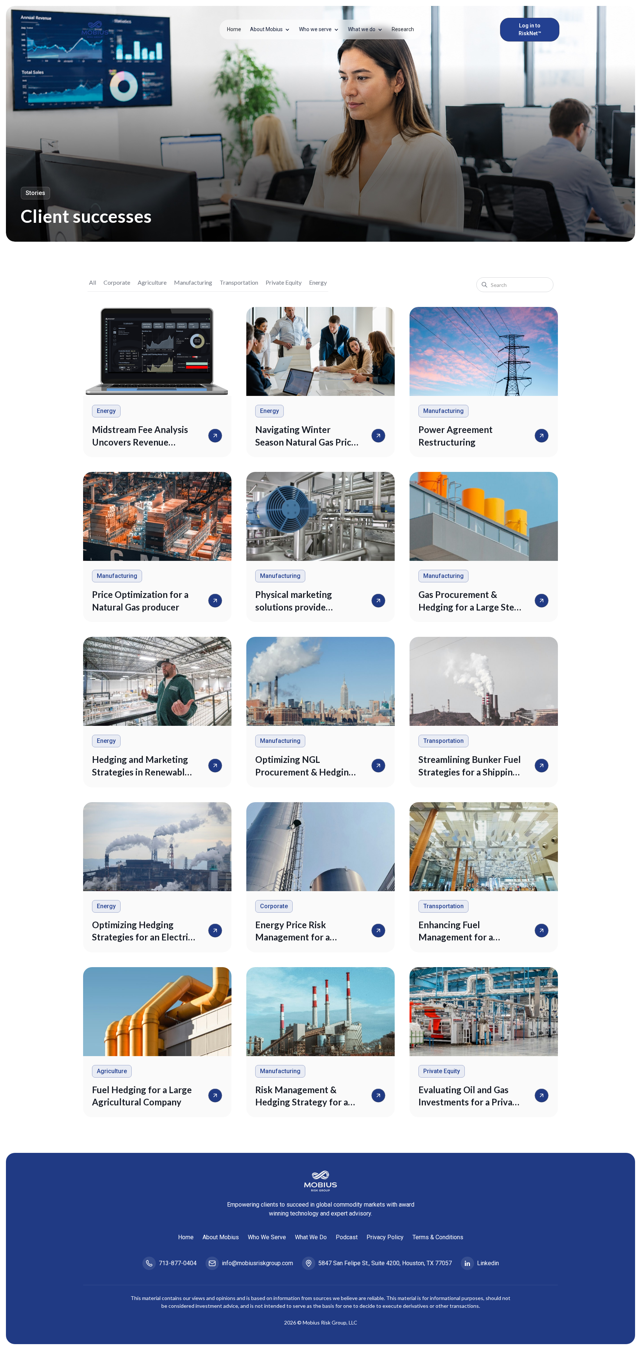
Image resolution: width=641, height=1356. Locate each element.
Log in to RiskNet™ (530, 29)
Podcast (347, 1237)
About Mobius (221, 1237)
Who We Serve (267, 1237)
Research (403, 29)
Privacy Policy (385, 1237)
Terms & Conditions (437, 1237)
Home (234, 29)
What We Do (311, 1237)
